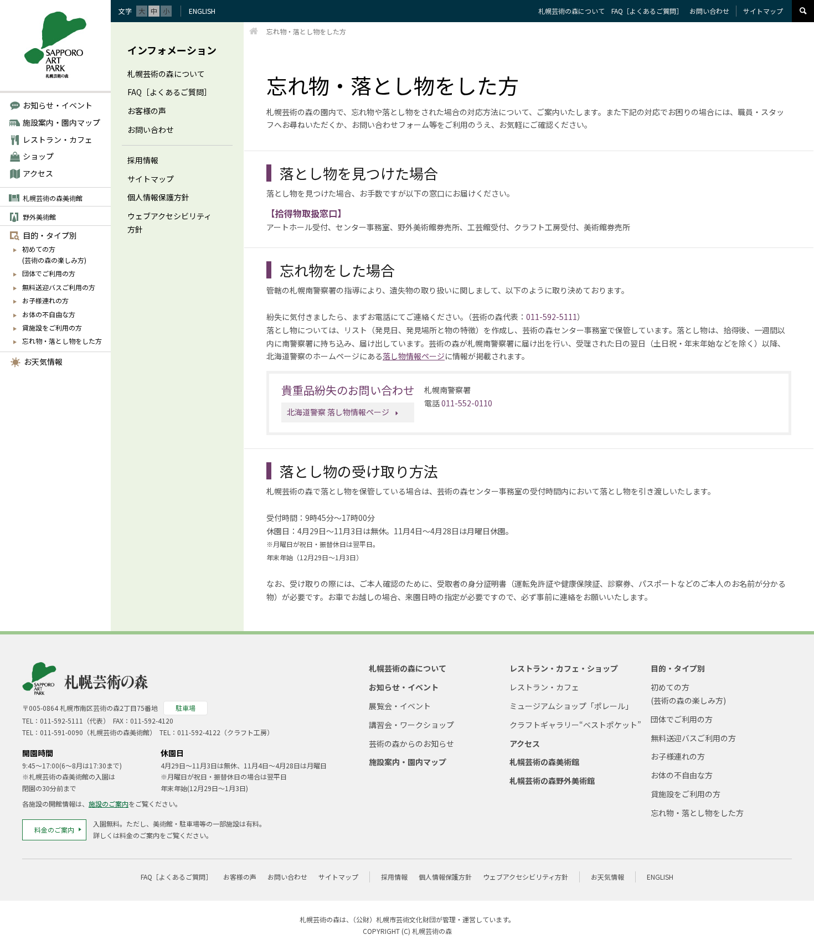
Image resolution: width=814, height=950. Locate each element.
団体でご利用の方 (48, 273)
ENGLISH (202, 11)
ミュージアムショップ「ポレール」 (571, 705)
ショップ (38, 156)
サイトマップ (150, 178)
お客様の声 (146, 110)
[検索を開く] (803, 11)
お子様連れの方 (45, 300)
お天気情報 (43, 361)
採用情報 (142, 160)
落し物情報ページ (414, 356)
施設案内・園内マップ (61, 122)
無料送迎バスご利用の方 (58, 287)
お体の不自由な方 (48, 314)
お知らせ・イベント (57, 105)
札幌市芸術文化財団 (406, 919)
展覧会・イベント (400, 705)
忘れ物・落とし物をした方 (62, 340)
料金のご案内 (54, 829)
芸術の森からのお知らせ (411, 743)
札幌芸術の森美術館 (53, 198)
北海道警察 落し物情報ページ (338, 411)
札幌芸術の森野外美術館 (552, 780)
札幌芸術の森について (166, 73)
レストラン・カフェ (57, 139)
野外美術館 (39, 216)
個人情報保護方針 (158, 197)
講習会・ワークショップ (411, 724)
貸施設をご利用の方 (52, 327)
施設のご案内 (108, 803)
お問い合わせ (150, 129)
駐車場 (185, 707)
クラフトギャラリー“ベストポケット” (575, 724)
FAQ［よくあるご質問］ (169, 91)
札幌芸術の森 (432, 931)
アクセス (38, 173)
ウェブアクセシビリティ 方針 (169, 222)
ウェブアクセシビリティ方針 (525, 876)
